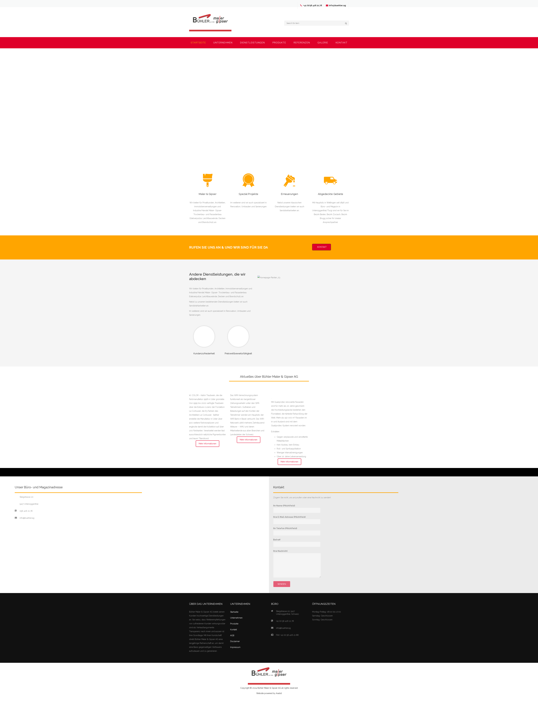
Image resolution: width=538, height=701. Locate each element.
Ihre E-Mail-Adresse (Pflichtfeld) (289, 517)
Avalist (279, 693)
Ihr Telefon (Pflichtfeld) (285, 528)
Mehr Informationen (207, 444)
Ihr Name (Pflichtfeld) (284, 506)
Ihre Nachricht (280, 551)
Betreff (276, 540)
